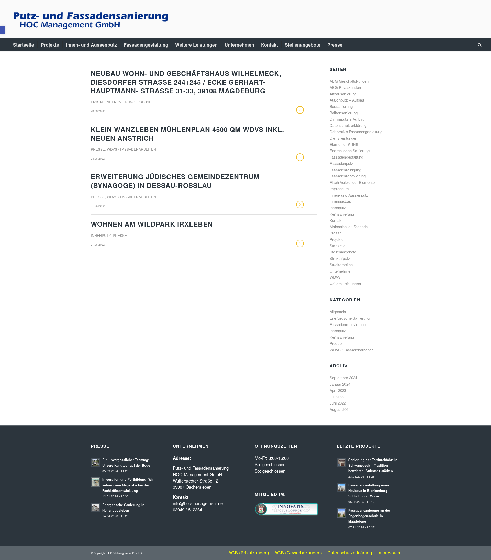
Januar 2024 (340, 384)
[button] (2, 30)
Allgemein (338, 311)
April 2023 (338, 390)
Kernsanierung (342, 214)
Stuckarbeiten (341, 264)
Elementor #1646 (344, 144)
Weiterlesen (300, 110)
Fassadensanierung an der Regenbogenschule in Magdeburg (369, 516)
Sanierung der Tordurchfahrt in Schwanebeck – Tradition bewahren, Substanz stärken (372, 465)
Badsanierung (341, 106)
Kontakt (336, 220)
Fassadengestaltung (346, 157)
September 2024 (343, 377)
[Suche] (478, 44)
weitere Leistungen (345, 283)
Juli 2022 (337, 396)
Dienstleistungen (343, 138)
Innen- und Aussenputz (349, 195)
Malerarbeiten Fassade (349, 226)
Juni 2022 (338, 403)
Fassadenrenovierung (113, 101)
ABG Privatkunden (345, 87)
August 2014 (340, 409)
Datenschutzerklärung (348, 125)
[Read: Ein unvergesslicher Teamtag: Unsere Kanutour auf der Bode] (95, 462)
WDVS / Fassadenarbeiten (131, 149)
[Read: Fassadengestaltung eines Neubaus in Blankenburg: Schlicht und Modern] (341, 487)
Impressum (339, 188)
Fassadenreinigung (345, 169)
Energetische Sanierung (350, 150)
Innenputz (101, 235)
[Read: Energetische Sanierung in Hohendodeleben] (95, 507)
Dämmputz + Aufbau (347, 119)
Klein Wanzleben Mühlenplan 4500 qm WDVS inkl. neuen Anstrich (187, 134)
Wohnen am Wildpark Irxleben (152, 224)
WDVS (335, 277)
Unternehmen (341, 271)
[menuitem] (23, 44)
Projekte (336, 239)
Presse (144, 101)
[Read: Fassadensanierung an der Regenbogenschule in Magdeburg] (341, 513)
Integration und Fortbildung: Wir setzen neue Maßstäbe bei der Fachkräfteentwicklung (128, 485)
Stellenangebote (343, 251)
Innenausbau (340, 201)
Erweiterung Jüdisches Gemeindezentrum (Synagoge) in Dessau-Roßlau (175, 181)
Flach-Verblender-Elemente (352, 182)
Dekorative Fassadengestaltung (356, 131)
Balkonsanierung (344, 112)
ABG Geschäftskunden (349, 81)
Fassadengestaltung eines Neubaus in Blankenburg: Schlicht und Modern (368, 490)
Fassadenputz (341, 163)
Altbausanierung (343, 93)
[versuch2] (90, 19)
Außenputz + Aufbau (347, 100)
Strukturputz (340, 258)
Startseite (337, 245)
